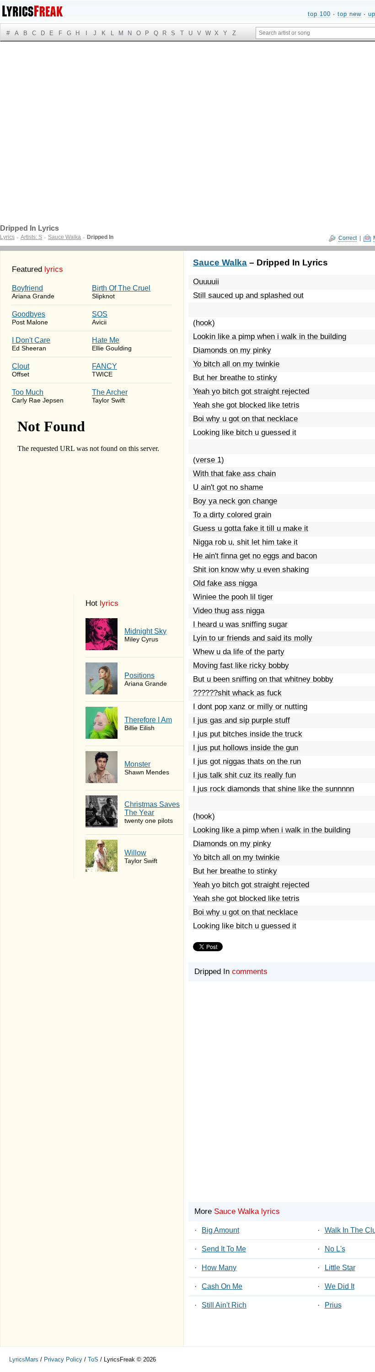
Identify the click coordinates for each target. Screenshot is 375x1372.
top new (349, 14)
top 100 (319, 14)
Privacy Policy (63, 1359)
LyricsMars (23, 1359)
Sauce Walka (220, 262)
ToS (93, 1359)
